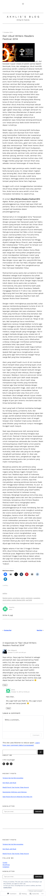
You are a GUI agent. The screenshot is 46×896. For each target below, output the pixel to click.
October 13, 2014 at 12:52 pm (20, 692)
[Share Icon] (7, 764)
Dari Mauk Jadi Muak (9, 782)
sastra (23, 598)
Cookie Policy (7, 887)
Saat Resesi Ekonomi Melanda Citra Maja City (17, 796)
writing (5, 593)
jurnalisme (16, 598)
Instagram (6, 867)
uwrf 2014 (29, 600)
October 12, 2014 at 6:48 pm (17, 652)
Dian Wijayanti (12, 650)
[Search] (40, 752)
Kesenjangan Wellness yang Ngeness (15, 792)
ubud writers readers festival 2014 (14, 600)
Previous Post (7, 630)
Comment (36, 735)
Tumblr (5, 862)
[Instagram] (11, 764)
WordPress (6, 864)
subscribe (38, 811)
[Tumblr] (4, 764)
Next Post (39, 630)
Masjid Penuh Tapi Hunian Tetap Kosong (16, 787)
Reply (5, 685)
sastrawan (29, 598)
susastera (36, 598)
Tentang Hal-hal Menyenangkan (13, 778)
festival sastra (7, 598)
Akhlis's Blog (23, 16)
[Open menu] (23, 4)
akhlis (13, 690)
